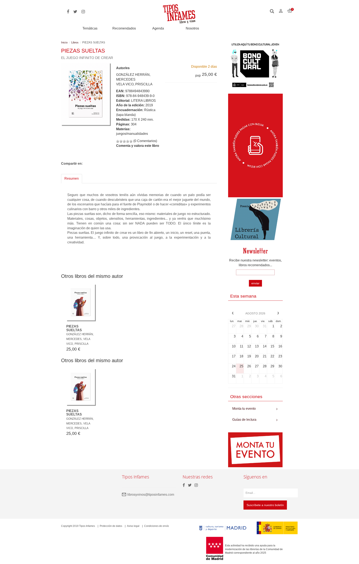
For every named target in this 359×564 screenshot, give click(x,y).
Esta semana (243, 296)
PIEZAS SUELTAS (74, 328)
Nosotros (192, 28)
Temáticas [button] (89, 28)
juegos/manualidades (132, 133)
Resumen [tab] (71, 178)
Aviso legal (133, 526)
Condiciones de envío (156, 526)
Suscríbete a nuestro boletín (265, 505)
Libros (75, 42)
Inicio (64, 42)
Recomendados (124, 28)
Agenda (158, 28)
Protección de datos (111, 526)
